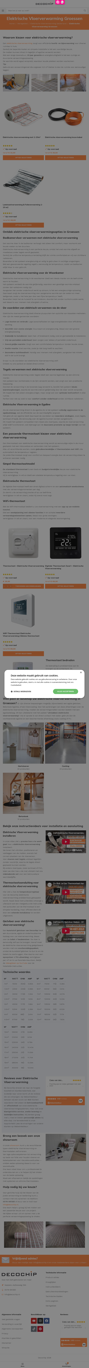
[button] (21, 691)
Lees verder (26, 685)
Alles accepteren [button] (65, 691)
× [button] (81, 672)
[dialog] (44, 684)
